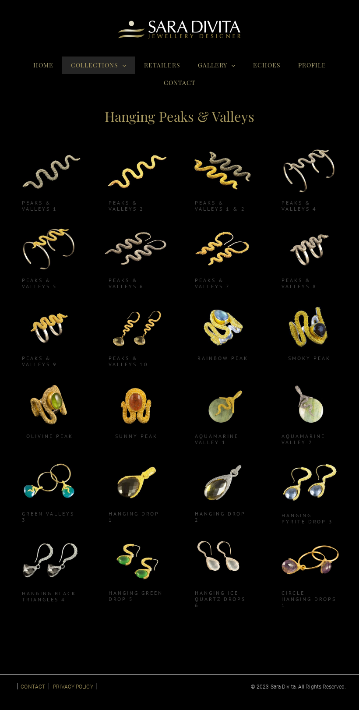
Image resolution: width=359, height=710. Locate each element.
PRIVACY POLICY (73, 687)
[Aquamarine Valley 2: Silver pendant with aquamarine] (309, 383)
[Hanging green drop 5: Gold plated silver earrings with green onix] (136, 541)
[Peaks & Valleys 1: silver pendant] (49, 150)
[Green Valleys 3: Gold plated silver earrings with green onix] (49, 461)
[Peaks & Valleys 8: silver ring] (309, 228)
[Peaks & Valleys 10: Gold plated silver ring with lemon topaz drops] (136, 305)
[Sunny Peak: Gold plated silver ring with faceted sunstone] (136, 383)
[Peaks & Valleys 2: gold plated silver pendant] (136, 150)
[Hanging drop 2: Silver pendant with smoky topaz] (222, 461)
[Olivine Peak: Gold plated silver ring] (49, 383)
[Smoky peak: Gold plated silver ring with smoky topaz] (309, 305)
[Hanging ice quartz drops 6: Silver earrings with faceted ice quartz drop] (222, 541)
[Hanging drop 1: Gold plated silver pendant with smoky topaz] (136, 461)
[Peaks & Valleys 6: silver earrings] (136, 228)
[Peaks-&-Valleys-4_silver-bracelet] (309, 150)
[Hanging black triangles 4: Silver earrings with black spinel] (49, 541)
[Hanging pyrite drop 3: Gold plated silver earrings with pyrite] (309, 461)
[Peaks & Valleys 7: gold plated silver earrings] (222, 228)
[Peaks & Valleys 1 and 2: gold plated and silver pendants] (222, 150)
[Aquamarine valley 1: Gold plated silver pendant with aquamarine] (222, 383)
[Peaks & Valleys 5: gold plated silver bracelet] (49, 228)
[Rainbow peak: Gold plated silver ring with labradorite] (222, 305)
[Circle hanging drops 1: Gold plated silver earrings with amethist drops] (309, 541)
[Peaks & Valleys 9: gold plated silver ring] (49, 305)
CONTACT (33, 687)
